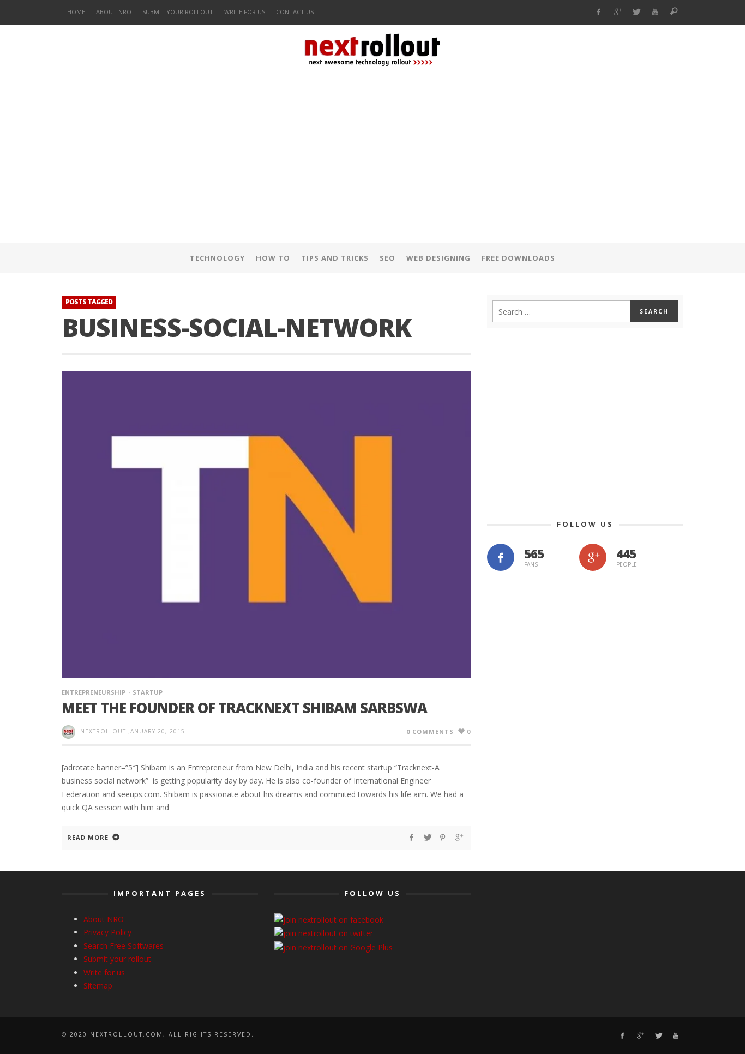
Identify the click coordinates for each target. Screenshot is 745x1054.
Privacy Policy (107, 932)
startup (148, 692)
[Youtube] (655, 12)
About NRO (103, 919)
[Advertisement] (372, 157)
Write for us (104, 972)
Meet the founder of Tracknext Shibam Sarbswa (244, 708)
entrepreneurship (93, 692)
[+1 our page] (592, 557)
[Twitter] (636, 12)
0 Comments (430, 731)
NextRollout (103, 731)
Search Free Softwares (123, 946)
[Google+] (617, 12)
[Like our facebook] (500, 557)
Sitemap (97, 985)
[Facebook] (598, 12)
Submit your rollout (117, 959)
